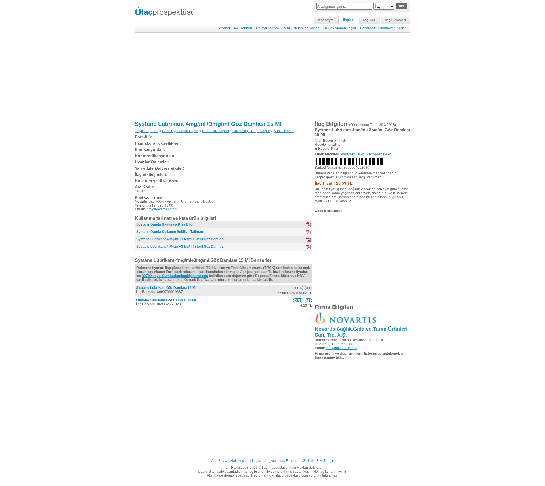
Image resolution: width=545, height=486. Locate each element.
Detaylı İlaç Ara (267, 28)
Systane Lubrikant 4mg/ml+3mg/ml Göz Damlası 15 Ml (208, 124)
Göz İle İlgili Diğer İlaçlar (251, 131)
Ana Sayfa (219, 461)
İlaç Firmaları (395, 20)
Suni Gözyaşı (284, 131)
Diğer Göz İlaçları (215, 131)
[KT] (308, 232)
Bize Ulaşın (325, 461)
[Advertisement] (272, 76)
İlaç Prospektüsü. (275, 468)
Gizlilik (308, 461)
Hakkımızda (239, 461)
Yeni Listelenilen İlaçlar (301, 28)
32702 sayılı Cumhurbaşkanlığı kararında (175, 276)
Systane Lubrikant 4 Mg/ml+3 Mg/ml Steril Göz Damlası (180, 239)
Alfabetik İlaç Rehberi (235, 28)
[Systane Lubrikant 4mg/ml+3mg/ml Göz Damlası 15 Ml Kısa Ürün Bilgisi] (298, 288)
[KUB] (308, 224)
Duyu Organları (146, 131)
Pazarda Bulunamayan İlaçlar (383, 28)
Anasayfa (326, 20)
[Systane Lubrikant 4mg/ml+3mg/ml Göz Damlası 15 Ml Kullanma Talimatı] (308, 288)
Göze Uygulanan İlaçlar (180, 131)
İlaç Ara (369, 20)
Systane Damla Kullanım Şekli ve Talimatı (169, 232)
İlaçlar (348, 20)
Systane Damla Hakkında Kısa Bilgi (164, 224)
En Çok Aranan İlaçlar (339, 28)
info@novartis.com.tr (161, 209)
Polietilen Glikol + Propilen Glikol (366, 154)
